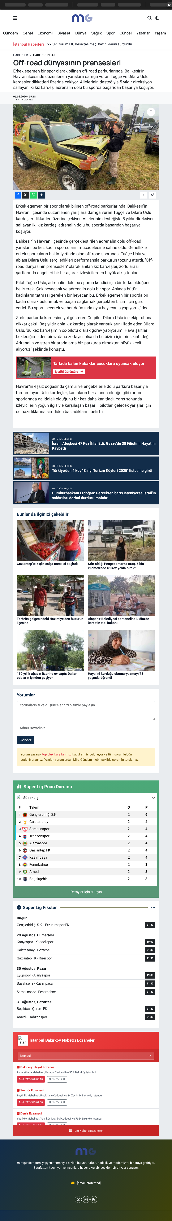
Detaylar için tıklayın (86, 892)
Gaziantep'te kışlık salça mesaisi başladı (47, 564)
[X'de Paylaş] (25, 195)
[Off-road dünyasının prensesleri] (86, 147)
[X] (78, 1199)
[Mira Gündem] (82, 18)
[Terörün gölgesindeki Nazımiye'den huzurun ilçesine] (50, 595)
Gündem (10, 33)
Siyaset (63, 33)
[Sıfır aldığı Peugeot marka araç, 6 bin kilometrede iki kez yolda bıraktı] (121, 540)
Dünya (80, 33)
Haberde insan (44, 55)
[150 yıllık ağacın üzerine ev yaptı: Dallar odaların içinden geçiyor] (50, 650)
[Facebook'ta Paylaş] (18, 195)
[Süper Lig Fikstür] (153, 907)
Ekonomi (45, 33)
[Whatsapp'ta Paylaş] (33, 195)
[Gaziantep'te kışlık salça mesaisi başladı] (50, 540)
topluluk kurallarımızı (57, 754)
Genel (28, 33)
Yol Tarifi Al (58, 1079)
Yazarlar (143, 33)
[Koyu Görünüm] (155, 18)
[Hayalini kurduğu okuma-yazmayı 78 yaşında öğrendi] (121, 650)
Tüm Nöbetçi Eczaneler (88, 1131)
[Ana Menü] (15, 18)
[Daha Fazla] (41, 195)
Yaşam (160, 33)
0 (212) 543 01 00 (32, 1102)
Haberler (20, 55)
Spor (110, 33)
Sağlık (96, 33)
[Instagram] (86, 1199)
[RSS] (93, 1199)
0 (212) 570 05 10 (32, 1079)
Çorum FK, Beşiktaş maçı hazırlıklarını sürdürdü (89, 44)
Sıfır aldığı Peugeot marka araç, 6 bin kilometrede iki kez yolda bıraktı (116, 566)
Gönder (25, 740)
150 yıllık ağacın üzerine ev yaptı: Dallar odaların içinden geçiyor (47, 676)
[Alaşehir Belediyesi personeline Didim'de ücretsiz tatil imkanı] (121, 595)
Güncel (126, 33)
